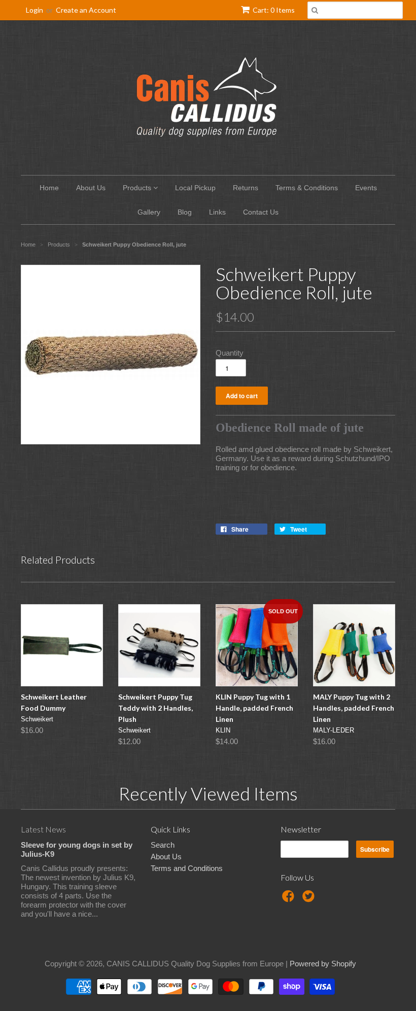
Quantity (230, 352)
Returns (245, 188)
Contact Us (261, 212)
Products (138, 188)
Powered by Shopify (323, 963)
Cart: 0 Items (274, 10)
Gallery (148, 212)
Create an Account (86, 10)
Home (49, 188)
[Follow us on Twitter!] (310, 899)
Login (34, 10)
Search (163, 845)
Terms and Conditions (187, 868)
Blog (185, 212)
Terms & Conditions (306, 188)
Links (217, 212)
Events (366, 188)
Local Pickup (195, 188)
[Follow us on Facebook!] (289, 899)
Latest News (43, 829)
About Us (91, 188)
